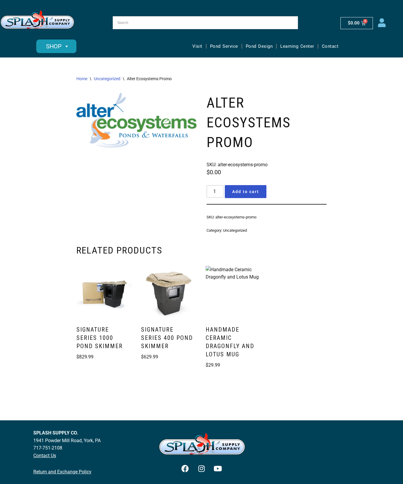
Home (81, 78)
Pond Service (224, 46)
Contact (330, 46)
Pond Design (259, 46)
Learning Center (297, 46)
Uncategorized (107, 78)
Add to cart (245, 191)
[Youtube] (217, 468)
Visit (197, 46)
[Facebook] (185, 468)
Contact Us (44, 455)
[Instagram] (201, 468)
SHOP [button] (54, 46)
